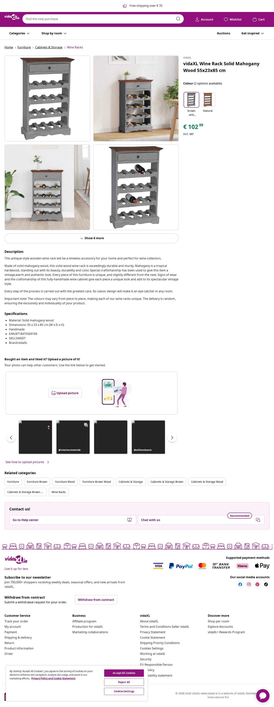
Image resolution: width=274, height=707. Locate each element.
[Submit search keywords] (178, 19)
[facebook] (240, 584)
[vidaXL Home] (11, 17)
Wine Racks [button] (59, 492)
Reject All (124, 682)
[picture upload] (114, 393)
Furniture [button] (13, 481)
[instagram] (249, 584)
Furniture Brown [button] (37, 481)
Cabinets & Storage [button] (131, 481)
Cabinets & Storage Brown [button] (167, 481)
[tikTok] (266, 584)
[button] (35, 437)
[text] (193, 127)
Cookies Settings (151, 648)
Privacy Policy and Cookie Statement (53, 678)
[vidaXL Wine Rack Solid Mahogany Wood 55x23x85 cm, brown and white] (47, 98)
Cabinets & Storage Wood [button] (207, 481)
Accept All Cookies (124, 673)
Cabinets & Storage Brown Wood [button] (26, 492)
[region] (77, 683)
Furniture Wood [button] (65, 481)
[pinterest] (257, 584)
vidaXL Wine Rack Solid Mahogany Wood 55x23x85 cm (221, 66)
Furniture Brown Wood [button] (97, 481)
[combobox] (103, 19)
